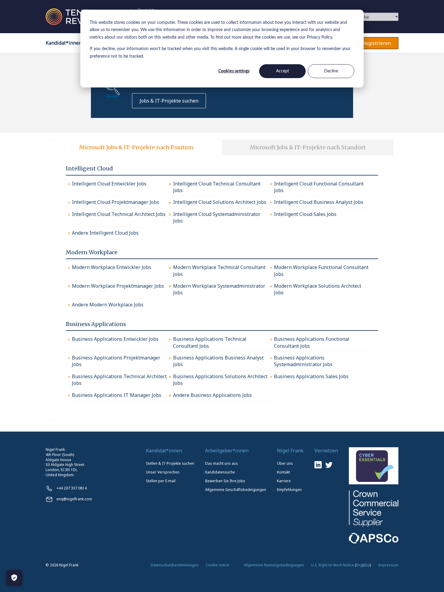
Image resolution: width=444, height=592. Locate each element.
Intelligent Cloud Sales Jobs (305, 214)
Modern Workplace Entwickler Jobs (111, 267)
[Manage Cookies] (14, 578)
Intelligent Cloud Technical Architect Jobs (119, 214)
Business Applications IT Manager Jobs (116, 395)
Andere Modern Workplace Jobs (107, 304)
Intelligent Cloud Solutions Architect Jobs (219, 202)
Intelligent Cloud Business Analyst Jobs (318, 202)
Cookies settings (233, 71)
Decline (331, 71)
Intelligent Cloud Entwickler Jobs (109, 183)
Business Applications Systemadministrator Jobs (303, 361)
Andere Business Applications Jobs (212, 395)
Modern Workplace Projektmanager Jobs (118, 286)
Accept (282, 71)
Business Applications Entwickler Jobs (115, 339)
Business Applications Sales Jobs (311, 376)
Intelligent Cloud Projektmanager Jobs (115, 202)
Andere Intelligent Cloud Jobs (105, 233)
